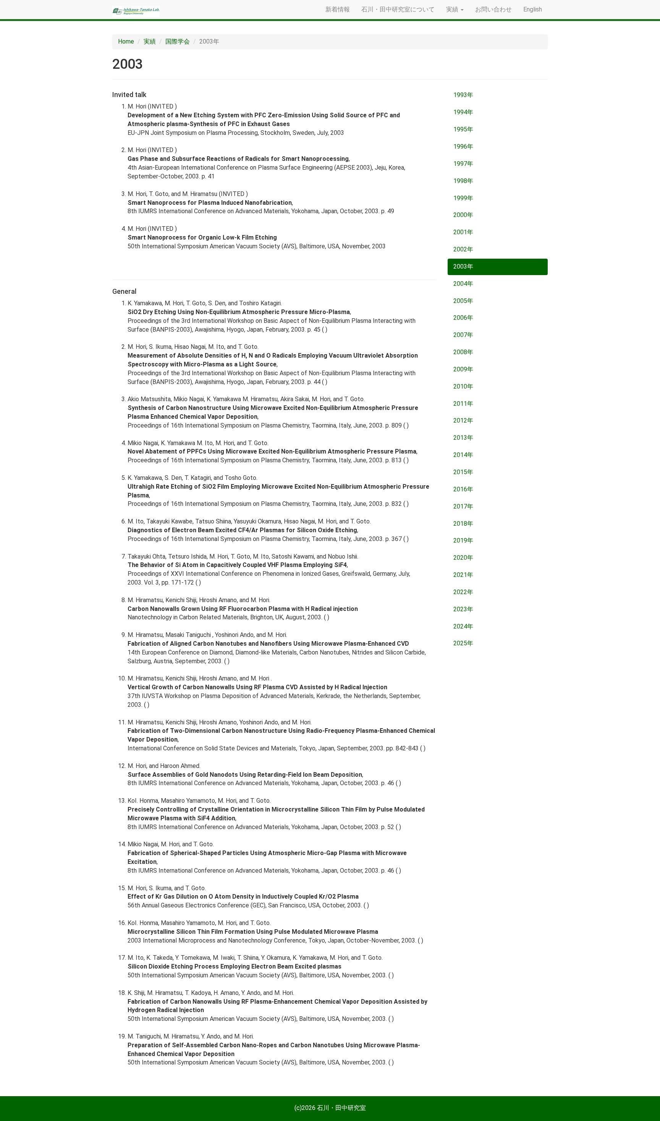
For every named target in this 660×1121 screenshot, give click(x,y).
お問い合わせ (493, 9)
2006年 (463, 317)
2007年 (463, 335)
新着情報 (337, 9)
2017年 (463, 506)
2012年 (463, 420)
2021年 (463, 574)
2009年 (463, 369)
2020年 (463, 557)
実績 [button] (453, 9)
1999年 (463, 198)
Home (126, 41)
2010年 (463, 386)
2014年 (463, 454)
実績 (150, 41)
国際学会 (177, 41)
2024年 (463, 626)
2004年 (463, 283)
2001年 (463, 232)
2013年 (463, 437)
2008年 (463, 352)
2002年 (463, 249)
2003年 (463, 266)
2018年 (463, 523)
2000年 (463, 215)
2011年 (463, 403)
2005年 (463, 301)
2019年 (463, 540)
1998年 (463, 181)
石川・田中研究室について (398, 9)
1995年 (463, 129)
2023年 (463, 609)
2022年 (463, 592)
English (532, 9)
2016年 (463, 489)
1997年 (463, 163)
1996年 (463, 146)
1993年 (463, 95)
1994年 (463, 112)
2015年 (463, 472)
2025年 (463, 643)
